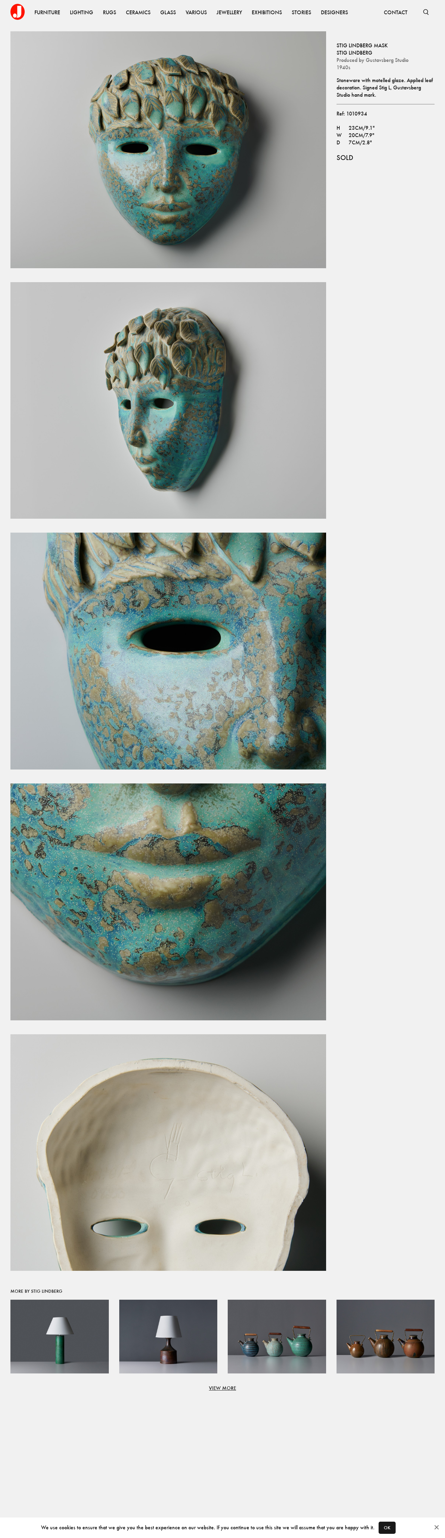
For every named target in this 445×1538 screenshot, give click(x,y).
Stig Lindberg (354, 52)
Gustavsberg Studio (387, 60)
